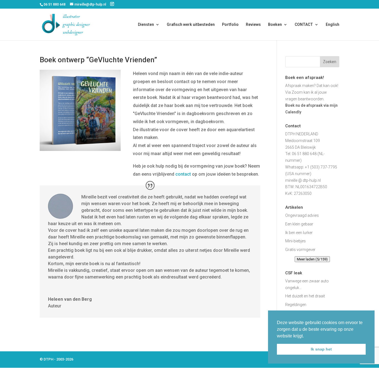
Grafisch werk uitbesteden (191, 25)
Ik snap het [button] (321, 349)
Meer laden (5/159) (312, 259)
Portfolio (230, 25)
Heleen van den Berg (70, 299)
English (332, 25)
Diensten (146, 25)
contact (183, 174)
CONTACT (304, 25)
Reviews (253, 25)
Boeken (275, 25)
